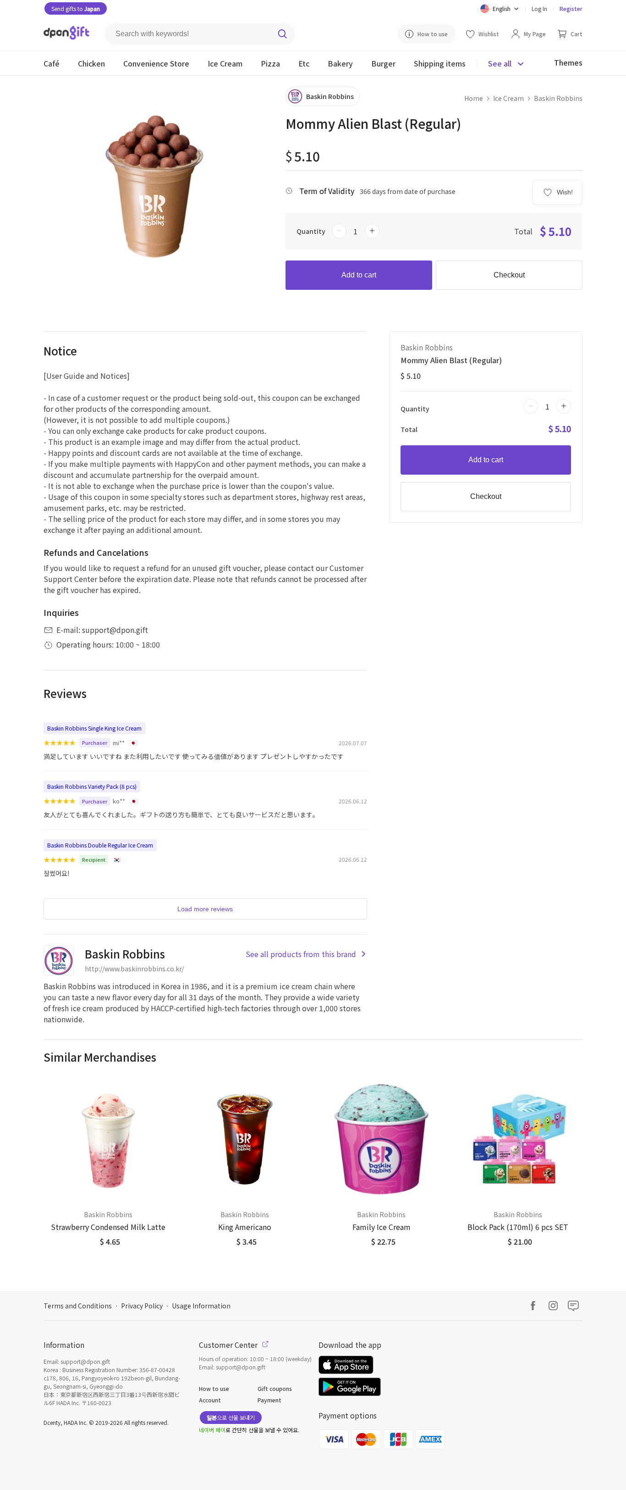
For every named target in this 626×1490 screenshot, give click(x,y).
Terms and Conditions (78, 1305)
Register (571, 8)
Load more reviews (205, 909)
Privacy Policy (142, 1305)
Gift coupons (275, 1388)
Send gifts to (75, 8)
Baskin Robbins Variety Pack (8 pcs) (92, 786)
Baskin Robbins (558, 98)
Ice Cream (508, 98)
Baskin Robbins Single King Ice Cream (94, 728)
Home (473, 98)
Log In (539, 8)
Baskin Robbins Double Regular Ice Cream (100, 845)
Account (210, 1400)
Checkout (509, 275)
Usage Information (201, 1305)
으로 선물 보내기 (231, 1417)
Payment (269, 1400)
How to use (214, 1388)
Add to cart (358, 275)
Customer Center (229, 1344)
